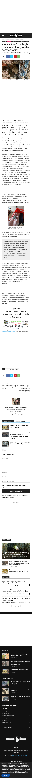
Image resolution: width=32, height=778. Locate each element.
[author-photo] (16, 405)
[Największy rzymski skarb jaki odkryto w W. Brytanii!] (5, 698)
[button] (2, 35)
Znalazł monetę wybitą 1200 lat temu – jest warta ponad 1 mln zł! (9, 387)
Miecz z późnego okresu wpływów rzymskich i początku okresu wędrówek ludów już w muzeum (19, 563)
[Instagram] (12, 414)
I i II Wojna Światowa (18, 39)
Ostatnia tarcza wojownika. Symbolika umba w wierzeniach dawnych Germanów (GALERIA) (20, 663)
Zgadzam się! (6, 775)
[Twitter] (11, 56)
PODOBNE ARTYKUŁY (7, 421)
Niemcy (16, 369)
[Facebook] (8, 56)
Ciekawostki (4, 41)
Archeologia (4, 445)
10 (29, 602)
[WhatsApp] (18, 56)
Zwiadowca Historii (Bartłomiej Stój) (12, 52)
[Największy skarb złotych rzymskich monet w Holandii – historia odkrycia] (5, 571)
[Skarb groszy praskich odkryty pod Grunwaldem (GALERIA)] (5, 656)
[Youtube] (22, 414)
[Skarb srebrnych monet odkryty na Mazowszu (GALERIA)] (5, 444)
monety (13, 331)
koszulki (7, 331)
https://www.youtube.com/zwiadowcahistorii (16, 409)
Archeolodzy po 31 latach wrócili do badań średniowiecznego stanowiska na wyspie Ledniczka (23, 389)
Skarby (3, 429)
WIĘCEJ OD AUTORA (20, 421)
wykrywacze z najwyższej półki (11, 328)
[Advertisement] (16, 17)
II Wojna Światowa (10, 369)
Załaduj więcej (15, 606)
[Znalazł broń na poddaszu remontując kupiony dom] (5, 691)
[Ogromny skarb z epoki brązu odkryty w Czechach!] (5, 683)
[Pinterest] (15, 56)
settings (17, 771)
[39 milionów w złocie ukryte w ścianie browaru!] (5, 427)
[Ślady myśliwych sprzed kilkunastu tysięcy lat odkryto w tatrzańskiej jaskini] (16, 551)
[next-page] (5, 450)
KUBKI (10, 331)
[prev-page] (2, 450)
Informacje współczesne (25, 41)
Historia (11, 39)
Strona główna (5, 39)
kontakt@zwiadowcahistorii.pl (19, 755)
